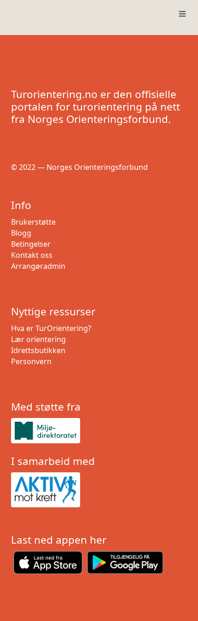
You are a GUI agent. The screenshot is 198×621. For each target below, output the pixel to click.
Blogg (21, 233)
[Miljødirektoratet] (99, 430)
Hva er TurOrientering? (51, 328)
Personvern (31, 361)
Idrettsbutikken (38, 350)
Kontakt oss (31, 255)
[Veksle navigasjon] (182, 14)
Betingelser (31, 244)
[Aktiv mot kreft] (99, 489)
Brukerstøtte (33, 222)
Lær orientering (38, 339)
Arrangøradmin (38, 266)
